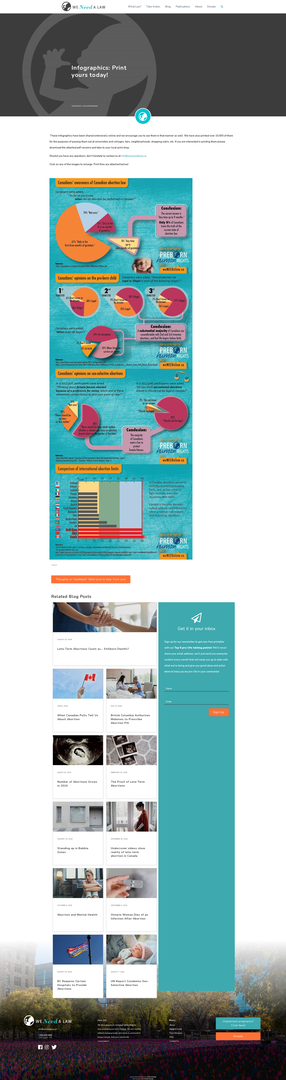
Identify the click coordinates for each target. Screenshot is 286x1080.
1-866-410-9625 (45, 1035)
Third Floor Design (147, 1079)
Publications (183, 6)
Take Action (153, 6)
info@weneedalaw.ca (133, 156)
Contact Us (174, 1041)
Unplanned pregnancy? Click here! (238, 1023)
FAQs (172, 1037)
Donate (211, 6)
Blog (168, 6)
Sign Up (218, 712)
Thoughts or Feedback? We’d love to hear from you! (91, 579)
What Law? (134, 6)
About (198, 6)
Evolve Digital (151, 1077)
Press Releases (176, 1033)
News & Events (176, 1029)
